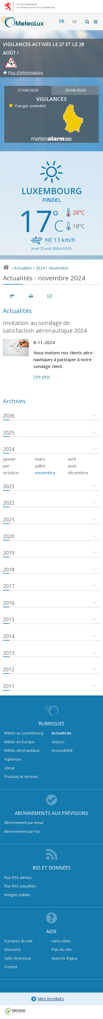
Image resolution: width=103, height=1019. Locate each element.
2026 (8, 415)
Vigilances (12, 759)
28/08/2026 (75, 90)
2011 (8, 686)
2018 (8, 569)
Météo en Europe (19, 741)
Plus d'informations (25, 72)
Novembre (58, 268)
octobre (11, 472)
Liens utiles (61, 940)
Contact (10, 966)
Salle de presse (17, 958)
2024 (40, 268)
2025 (8, 432)
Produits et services (21, 776)
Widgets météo (17, 894)
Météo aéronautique (22, 750)
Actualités (23, 268)
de (74, 21)
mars (40, 459)
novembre (45, 472)
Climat (9, 768)
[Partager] (12, 296)
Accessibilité (62, 750)
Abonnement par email (23, 822)
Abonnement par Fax (22, 831)
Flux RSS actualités (20, 885)
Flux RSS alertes (18, 877)
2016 (8, 602)
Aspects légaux (65, 958)
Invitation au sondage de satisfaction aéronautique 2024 (45, 326)
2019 (8, 552)
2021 (8, 519)
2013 (8, 652)
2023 (8, 486)
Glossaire (12, 949)
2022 (8, 502)
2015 (8, 619)
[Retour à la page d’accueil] (22, 25)
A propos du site (18, 940)
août (72, 466)
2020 (8, 536)
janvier (9, 459)
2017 (8, 586)
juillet (40, 466)
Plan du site (62, 949)
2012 (8, 669)
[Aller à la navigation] (96, 21)
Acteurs (58, 741)
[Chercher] (87, 21)
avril (72, 459)
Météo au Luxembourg (23, 733)
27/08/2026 (28, 90)
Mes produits (50, 998)
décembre (78, 472)
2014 (8, 636)
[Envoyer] (50, 296)
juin (6, 466)
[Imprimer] (31, 296)
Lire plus (41, 376)
